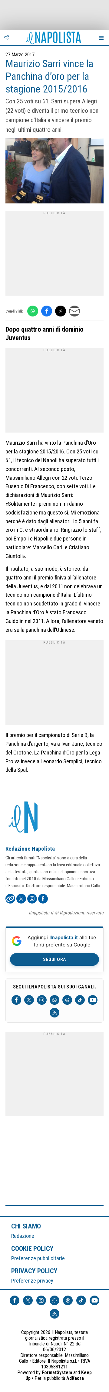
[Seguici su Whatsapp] (54, 1000)
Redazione (22, 1236)
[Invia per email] (74, 311)
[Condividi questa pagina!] (6, 37)
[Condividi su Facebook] (46, 311)
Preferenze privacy (32, 1280)
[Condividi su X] (60, 311)
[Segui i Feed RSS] (54, 1012)
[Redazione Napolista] (23, 818)
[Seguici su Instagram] (42, 1000)
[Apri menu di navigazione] (101, 37)
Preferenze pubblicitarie (38, 1258)
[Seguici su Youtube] (92, 1000)
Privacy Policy (34, 1271)
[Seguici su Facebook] (16, 1000)
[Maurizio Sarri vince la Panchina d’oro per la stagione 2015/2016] (54, 171)
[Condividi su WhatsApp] (32, 311)
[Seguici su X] (29, 1000)
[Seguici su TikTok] (80, 1000)
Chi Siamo (26, 1226)
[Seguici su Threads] (67, 1000)
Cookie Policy (32, 1248)
